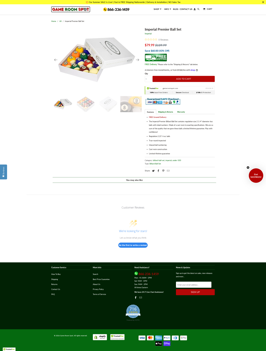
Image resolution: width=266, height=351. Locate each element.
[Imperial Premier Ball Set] (96, 59)
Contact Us (186, 9)
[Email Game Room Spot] (140, 297)
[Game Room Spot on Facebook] (135, 297)
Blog (175, 9)
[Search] (198, 9)
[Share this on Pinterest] (163, 170)
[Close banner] (263, 2)
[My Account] (195, 9)
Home (53, 21)
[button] (256, 175)
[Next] (138, 60)
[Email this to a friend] (168, 170)
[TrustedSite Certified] (117, 337)
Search (95, 274)
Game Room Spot (66, 336)
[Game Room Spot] (70, 9)
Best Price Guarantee (101, 279)
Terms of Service (99, 294)
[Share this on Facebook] (158, 170)
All (60, 21)
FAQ (53, 294)
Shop (157, 9)
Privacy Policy (98, 289)
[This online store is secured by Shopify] (100, 340)
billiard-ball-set (159, 160)
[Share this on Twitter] (153, 170)
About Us (96, 284)
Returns (54, 284)
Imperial (148, 33)
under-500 (176, 160)
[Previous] (56, 60)
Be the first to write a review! (133, 245)
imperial (168, 160)
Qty (146, 73)
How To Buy (56, 274)
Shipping (54, 279)
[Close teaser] (248, 167)
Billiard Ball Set (155, 164)
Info (167, 9)
